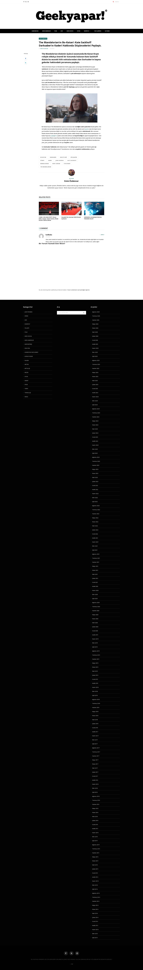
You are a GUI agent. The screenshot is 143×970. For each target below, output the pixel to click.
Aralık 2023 (95, 441)
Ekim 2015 (95, 836)
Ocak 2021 (95, 582)
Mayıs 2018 (95, 711)
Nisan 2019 (95, 667)
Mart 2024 (95, 429)
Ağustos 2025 (96, 360)
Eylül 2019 (95, 647)
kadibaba (49, 235)
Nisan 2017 (95, 764)
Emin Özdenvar (44, 48)
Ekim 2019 (95, 643)
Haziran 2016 (95, 804)
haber (50, 160)
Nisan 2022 (95, 522)
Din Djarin (74, 157)
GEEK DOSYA (70, 31)
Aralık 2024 (95, 392)
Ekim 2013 (95, 933)
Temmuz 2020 (96, 606)
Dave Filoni (63, 157)
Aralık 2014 (95, 877)
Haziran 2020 (95, 610)
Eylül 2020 (95, 598)
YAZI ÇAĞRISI (97, 31)
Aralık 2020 (95, 586)
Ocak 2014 (95, 921)
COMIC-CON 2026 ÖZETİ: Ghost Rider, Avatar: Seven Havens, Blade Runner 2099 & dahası (48, 218)
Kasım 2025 (95, 348)
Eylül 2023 (95, 453)
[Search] (113, 1)
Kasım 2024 (95, 396)
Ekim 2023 (95, 449)
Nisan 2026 (95, 328)
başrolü (86, 129)
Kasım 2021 (95, 542)
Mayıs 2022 (95, 518)
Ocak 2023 (95, 485)
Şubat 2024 (95, 433)
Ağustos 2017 (96, 748)
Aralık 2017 (95, 732)
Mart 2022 (95, 526)
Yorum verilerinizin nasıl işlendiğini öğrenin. (78, 290)
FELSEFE (27, 328)
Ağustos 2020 (96, 602)
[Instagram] (77, 953)
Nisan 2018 (95, 715)
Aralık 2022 (95, 489)
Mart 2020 (95, 622)
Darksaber (53, 157)
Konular (27, 360)
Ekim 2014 (95, 885)
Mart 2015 (95, 865)
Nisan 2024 (95, 425)
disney (42, 160)
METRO (27, 364)
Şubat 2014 (95, 917)
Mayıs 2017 (95, 760)
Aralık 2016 (95, 780)
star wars (67, 163)
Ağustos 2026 (96, 312)
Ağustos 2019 (96, 651)
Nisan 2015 (95, 861)
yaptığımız (53, 135)
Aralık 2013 (95, 925)
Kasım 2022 (95, 493)
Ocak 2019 (95, 679)
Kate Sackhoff (72, 160)
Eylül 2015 (95, 840)
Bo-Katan (43, 157)
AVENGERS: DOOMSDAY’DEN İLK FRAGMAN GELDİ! (93, 218)
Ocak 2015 (95, 873)
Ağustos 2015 (96, 845)
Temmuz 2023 (96, 461)
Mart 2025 (95, 380)
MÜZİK (26, 372)
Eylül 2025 (95, 356)
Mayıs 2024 (95, 421)
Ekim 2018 (95, 691)
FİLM (55, 31)
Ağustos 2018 (96, 699)
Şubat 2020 (95, 627)
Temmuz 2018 (96, 703)
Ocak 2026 (95, 340)
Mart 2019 (95, 671)
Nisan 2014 (95, 909)
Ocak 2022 (95, 534)
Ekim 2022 (95, 497)
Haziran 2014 (95, 901)
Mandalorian (44, 163)
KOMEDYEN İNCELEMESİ (31, 352)
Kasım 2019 (95, 639)
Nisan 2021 (95, 570)
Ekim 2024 (95, 401)
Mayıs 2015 (95, 857)
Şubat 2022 (95, 530)
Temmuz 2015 (96, 849)
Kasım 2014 (95, 881)
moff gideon (56, 163)
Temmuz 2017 (96, 752)
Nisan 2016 (95, 812)
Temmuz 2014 (96, 897)
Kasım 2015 (95, 832)
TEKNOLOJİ (28, 392)
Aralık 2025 (95, 344)
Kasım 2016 (95, 784)
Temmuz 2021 (96, 558)
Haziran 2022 (95, 514)
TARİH (26, 388)
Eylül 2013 (95, 937)
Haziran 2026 (95, 320)
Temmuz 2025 (96, 364)
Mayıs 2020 (95, 614)
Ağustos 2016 (96, 796)
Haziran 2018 (95, 707)
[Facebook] (25, 58)
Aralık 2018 (95, 683)
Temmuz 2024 (96, 413)
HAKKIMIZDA (35, 31)
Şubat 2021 (95, 578)
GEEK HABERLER (46, 31)
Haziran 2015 (95, 853)
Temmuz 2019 (96, 655)
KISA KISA (27, 348)
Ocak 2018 (95, 727)
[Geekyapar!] (71, 16)
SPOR (26, 384)
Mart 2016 (95, 816)
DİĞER (26, 316)
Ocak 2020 (95, 631)
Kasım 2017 (95, 736)
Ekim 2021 (95, 546)
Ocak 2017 (95, 776)
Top (72, 964)
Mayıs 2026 (95, 324)
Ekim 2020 (95, 594)
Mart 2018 (95, 719)
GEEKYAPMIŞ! (28, 344)
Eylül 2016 (95, 792)
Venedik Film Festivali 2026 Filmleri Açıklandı (71, 218)
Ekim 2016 (95, 788)
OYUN (78, 31)
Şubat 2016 (95, 820)
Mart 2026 (95, 332)
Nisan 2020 (95, 619)
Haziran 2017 (95, 756)
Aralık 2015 (95, 828)
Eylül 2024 (95, 405)
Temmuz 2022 (96, 509)
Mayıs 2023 (95, 469)
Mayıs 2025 (95, 372)
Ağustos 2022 (96, 505)
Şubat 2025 (95, 384)
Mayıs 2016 (95, 808)
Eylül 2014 (95, 889)
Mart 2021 (95, 574)
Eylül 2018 (95, 695)
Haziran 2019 (95, 659)
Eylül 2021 (95, 550)
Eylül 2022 (95, 501)
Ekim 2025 (95, 352)
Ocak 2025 (95, 388)
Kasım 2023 (95, 445)
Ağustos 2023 (96, 457)
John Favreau (60, 160)
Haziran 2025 (95, 368)
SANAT (26, 380)
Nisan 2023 (95, 473)
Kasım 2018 (95, 687)
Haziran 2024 (95, 417)
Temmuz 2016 (96, 800)
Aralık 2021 (95, 538)
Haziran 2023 (95, 465)
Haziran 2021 (95, 562)
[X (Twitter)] (71, 953)
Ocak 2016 (95, 824)
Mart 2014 (95, 913)
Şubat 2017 (95, 772)
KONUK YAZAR (29, 356)
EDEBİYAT (86, 31)
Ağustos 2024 (96, 409)
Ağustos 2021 (96, 554)
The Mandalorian (45, 166)
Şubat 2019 (95, 675)
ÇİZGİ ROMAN (28, 312)
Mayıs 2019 (95, 663)
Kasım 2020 (95, 590)
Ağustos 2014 (96, 893)
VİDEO (26, 396)
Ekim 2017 (95, 740)
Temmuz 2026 (96, 316)
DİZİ (62, 31)
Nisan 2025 (95, 376)
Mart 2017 (95, 768)
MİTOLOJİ (27, 368)
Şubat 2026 (95, 336)
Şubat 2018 (95, 723)
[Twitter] (25, 62)
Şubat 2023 (95, 481)
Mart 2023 (95, 477)
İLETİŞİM (107, 31)
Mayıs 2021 (95, 566)
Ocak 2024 (95, 437)
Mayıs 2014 (95, 905)
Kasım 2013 (95, 929)
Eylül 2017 (95, 744)
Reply (102, 234)
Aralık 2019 (95, 635)
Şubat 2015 (95, 869)
